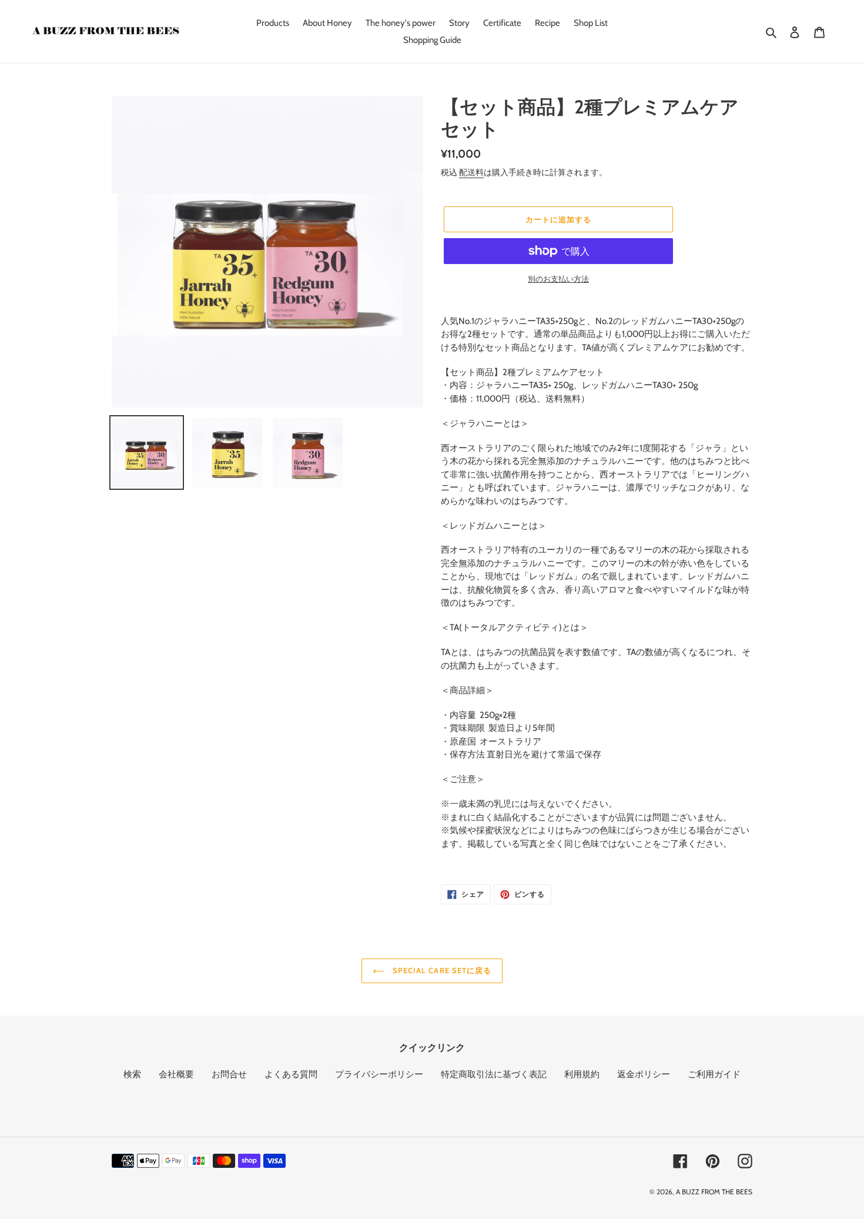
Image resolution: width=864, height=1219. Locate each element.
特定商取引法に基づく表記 (494, 1074)
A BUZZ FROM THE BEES (714, 1191)
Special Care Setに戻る (440, 970)
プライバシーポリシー (379, 1074)
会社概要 (176, 1074)
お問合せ (229, 1074)
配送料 (471, 172)
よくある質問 (290, 1074)
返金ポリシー (643, 1074)
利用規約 (582, 1074)
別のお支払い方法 (558, 278)
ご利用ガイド (714, 1074)
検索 (132, 1074)
